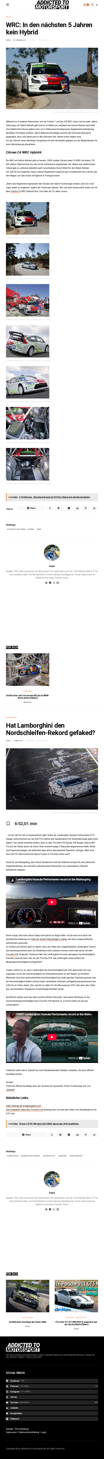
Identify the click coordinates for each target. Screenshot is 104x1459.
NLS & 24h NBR (27, 1317)
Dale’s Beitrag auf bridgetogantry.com (23, 1106)
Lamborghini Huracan (31, 1156)
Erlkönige (70, 1317)
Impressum (11, 1432)
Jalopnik (10, 1090)
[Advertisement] (52, 611)
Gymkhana (27, 691)
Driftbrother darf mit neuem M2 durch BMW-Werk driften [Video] (27, 696)
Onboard (63, 1156)
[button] (97, 5)
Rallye (8, 17)
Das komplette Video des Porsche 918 (24, 1109)
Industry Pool (81, 1317)
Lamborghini (13, 1156)
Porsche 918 (12, 954)
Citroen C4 (16, 191)
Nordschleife (49, 1156)
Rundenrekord (76, 1156)
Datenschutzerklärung (29, 1432)
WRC (39, 529)
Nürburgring (11, 717)
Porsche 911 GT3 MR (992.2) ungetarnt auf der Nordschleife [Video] (76, 1323)
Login (43, 1432)
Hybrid (31, 529)
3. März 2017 (18, 740)
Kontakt (9, 1429)
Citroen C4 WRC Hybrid (17, 529)
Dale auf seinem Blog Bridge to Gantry (49, 939)
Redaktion (28, 702)
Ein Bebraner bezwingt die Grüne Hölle (27, 1322)
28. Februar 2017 (19, 40)
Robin (8, 40)
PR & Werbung (22, 1429)
